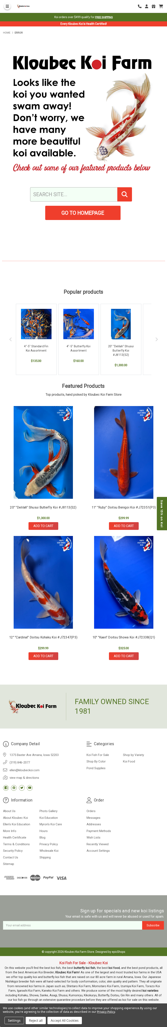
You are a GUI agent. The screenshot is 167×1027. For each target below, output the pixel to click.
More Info (9, 831)
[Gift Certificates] (155, 6)
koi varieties (150, 990)
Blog (42, 837)
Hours (44, 831)
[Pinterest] (14, 788)
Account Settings (98, 851)
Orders (91, 811)
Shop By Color (96, 761)
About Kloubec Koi (15, 818)
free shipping (104, 17)
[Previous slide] (10, 339)
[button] (162, 513)
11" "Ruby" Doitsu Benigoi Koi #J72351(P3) (124, 507)
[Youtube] (30, 788)
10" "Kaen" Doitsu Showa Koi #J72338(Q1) (123, 637)
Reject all (36, 1020)
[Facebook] (6, 788)
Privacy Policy (49, 844)
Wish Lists (93, 837)
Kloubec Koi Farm (67, 972)
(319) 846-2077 (20, 762)
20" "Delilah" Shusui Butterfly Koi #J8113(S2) (43, 507)
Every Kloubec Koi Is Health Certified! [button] (83, 23)
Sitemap (8, 864)
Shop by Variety (133, 755)
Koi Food (129, 761)
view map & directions (24, 778)
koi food (114, 968)
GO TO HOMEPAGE (83, 213)
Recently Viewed (98, 844)
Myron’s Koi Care (51, 824)
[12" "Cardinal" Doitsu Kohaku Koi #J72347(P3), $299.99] (43, 582)
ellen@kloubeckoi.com (25, 770)
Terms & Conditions (16, 844)
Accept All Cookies (65, 1020)
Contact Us (10, 857)
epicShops (118, 951)
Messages (93, 818)
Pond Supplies (96, 768)
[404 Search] (124, 194)
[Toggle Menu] (7, 6)
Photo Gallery (48, 811)
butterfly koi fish (84, 968)
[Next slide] (156, 339)
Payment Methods (99, 831)
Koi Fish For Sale (98, 755)
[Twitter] (22, 788)
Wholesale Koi (49, 851)
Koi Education (49, 818)
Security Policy (13, 851)
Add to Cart (43, 526)
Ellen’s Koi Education (16, 824)
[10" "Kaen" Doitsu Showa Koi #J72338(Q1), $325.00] (124, 582)
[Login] (148, 6)
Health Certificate (14, 837)
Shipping (45, 857)
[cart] (161, 6)
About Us (9, 811)
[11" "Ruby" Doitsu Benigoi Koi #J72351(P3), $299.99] (124, 452)
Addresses (94, 824)
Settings (14, 1020)
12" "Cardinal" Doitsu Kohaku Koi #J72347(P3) (43, 637)
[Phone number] (141, 6)
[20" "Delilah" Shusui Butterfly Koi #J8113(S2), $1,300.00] (43, 452)
